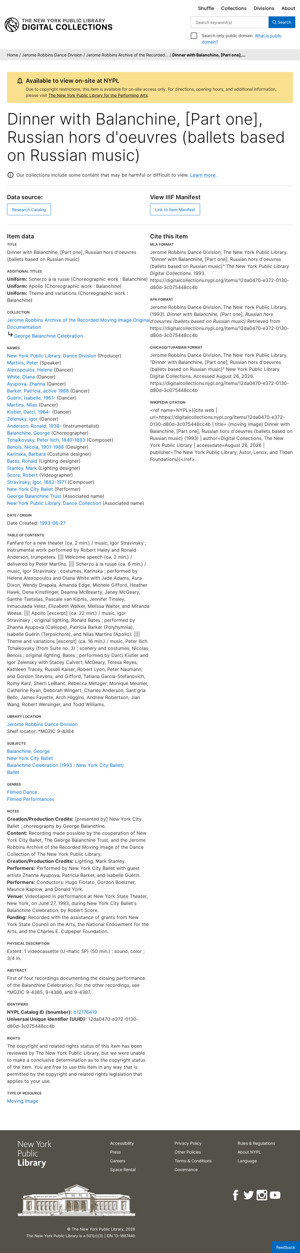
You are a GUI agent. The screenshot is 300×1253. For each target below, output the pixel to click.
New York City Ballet (30, 489)
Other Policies (188, 1151)
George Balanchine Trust (34, 496)
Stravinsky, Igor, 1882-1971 (36, 482)
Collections (234, 8)
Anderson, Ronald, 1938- (34, 426)
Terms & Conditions (193, 1160)
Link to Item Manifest (175, 209)
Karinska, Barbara (26, 454)
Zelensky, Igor (22, 419)
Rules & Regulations (256, 1143)
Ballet (13, 772)
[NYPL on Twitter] (249, 1195)
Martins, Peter (22, 363)
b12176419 (85, 1012)
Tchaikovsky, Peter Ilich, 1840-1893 (46, 440)
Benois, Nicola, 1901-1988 (35, 447)
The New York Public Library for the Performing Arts (98, 95)
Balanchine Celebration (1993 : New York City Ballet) (65, 765)
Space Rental (123, 1169)
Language (247, 1160)
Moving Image (22, 1101)
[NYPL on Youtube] (275, 1195)
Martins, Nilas (22, 405)
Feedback (285, 1247)
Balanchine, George (28, 433)
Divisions (264, 8)
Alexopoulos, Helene (29, 370)
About (288, 8)
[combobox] (230, 22)
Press (115, 1151)
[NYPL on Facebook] (236, 1195)
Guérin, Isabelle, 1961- (31, 398)
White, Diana (21, 377)
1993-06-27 (53, 523)
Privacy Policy (188, 1143)
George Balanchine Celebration (48, 336)
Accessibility (122, 1143)
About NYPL (249, 1151)
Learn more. (203, 175)
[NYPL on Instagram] (262, 1195)
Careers (117, 1160)
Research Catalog (29, 209)
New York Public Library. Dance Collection (54, 503)
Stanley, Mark (22, 468)
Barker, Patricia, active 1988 (38, 391)
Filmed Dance (22, 792)
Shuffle (206, 8)
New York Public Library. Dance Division (51, 356)
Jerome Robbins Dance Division (42, 724)
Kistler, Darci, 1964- (29, 412)
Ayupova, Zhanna (26, 384)
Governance (186, 1169)
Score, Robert (22, 475)
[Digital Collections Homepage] (58, 25)
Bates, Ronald (22, 461)
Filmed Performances (30, 799)
